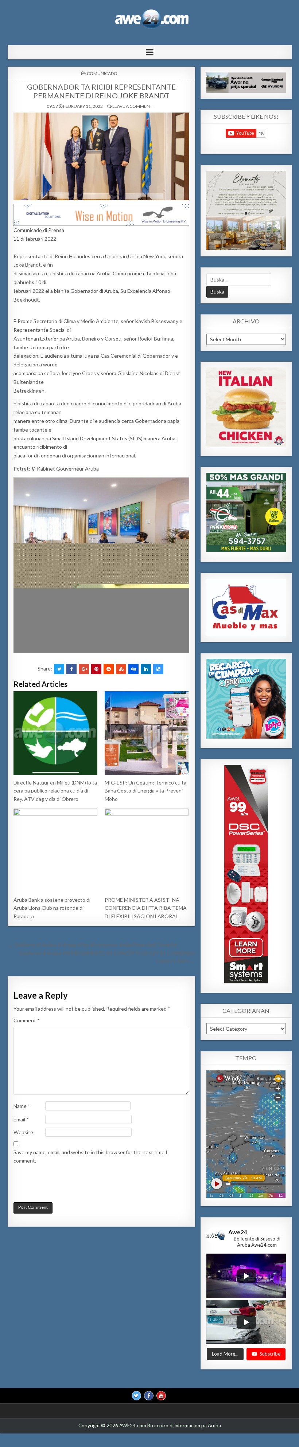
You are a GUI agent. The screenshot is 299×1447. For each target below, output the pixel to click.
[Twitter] (136, 1395)
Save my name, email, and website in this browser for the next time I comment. (90, 1156)
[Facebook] (149, 1395)
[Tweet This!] (59, 669)
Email (21, 1119)
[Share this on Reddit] (109, 669)
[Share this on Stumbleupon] (121, 669)
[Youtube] (161, 1395)
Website (23, 1132)
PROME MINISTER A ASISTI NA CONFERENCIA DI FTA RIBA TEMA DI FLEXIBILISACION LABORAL (146, 908)
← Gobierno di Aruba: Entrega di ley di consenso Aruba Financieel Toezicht (92, 944)
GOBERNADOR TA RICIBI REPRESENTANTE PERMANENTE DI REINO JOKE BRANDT (101, 91)
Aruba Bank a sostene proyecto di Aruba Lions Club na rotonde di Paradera (51, 908)
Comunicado (102, 73)
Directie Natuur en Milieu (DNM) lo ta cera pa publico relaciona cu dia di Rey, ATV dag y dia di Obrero (55, 790)
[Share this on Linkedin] (146, 669)
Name (21, 1106)
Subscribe (270, 1354)
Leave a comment (132, 106)
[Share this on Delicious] (158, 669)
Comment (26, 1020)
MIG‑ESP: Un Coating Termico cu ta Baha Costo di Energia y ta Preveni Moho (145, 790)
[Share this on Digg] (133, 669)
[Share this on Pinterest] (96, 669)
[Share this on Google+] (84, 669)
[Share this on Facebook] (71, 669)
